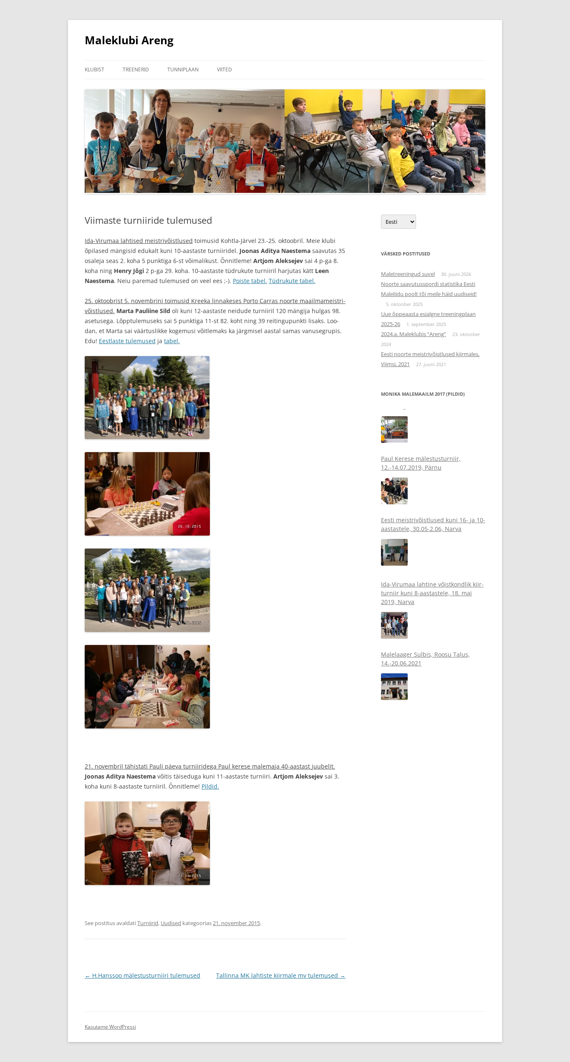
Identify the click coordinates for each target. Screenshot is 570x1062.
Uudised (171, 923)
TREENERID (136, 69)
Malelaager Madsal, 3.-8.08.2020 (426, 674)
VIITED (224, 69)
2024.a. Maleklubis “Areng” (413, 334)
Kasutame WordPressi (110, 1026)
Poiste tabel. (250, 281)
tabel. (172, 341)
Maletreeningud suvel (408, 274)
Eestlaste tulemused (127, 341)
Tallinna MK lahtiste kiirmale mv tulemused (281, 975)
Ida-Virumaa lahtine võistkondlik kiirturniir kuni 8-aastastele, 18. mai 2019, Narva (432, 548)
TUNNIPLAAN (183, 69)
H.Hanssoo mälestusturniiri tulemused (142, 975)
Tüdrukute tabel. (292, 281)
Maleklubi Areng (129, 40)
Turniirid (147, 923)
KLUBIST (94, 69)
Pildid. (210, 786)
